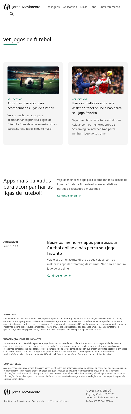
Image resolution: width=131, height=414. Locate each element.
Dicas (83, 7)
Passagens (53, 7)
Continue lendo (67, 196)
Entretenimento (110, 7)
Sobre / (55, 401)
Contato (64, 401)
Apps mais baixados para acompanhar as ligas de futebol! (28, 186)
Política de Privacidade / (18, 401)
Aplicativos (70, 7)
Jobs (93, 7)
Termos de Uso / (41, 401)
